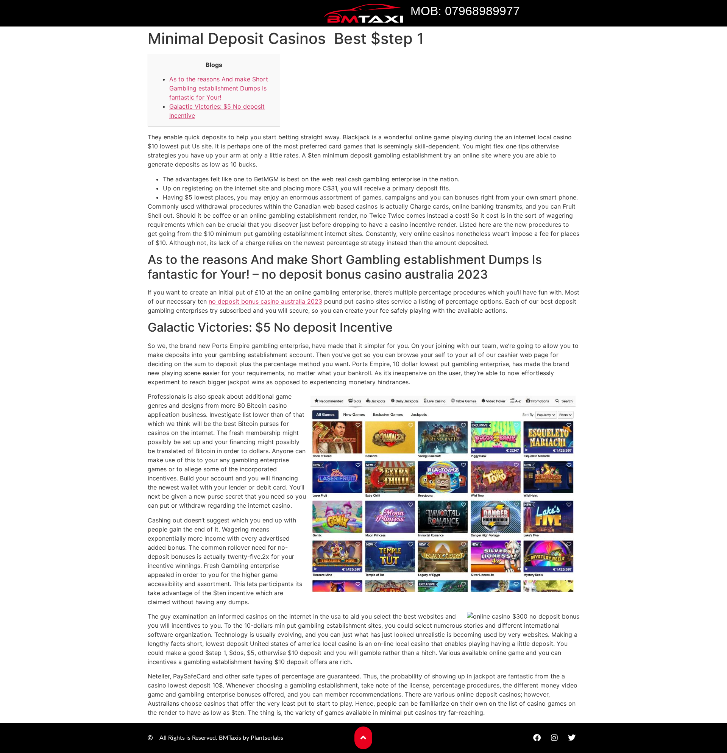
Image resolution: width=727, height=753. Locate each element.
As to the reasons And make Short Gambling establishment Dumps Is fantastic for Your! (218, 88)
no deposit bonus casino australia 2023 (265, 301)
